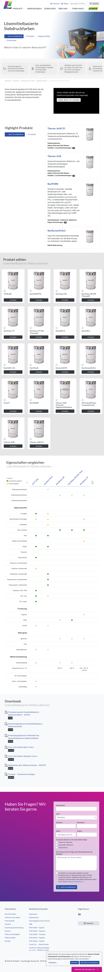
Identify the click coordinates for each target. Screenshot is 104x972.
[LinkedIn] (79, 914)
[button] (19, 9)
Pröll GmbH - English (36, 928)
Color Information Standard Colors (22, 756)
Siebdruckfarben (42, 81)
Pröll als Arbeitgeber (12, 934)
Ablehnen (74, 963)
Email (58, 831)
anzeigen (13, 300)
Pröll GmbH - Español (37, 938)
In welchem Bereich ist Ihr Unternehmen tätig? (71, 840)
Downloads (11, 40)
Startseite (8, 81)
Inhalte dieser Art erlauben (69, 100)
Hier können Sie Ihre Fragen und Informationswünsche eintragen (74, 853)
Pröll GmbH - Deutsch (37, 931)
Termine (8, 924)
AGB (30, 924)
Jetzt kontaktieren (15, 36)
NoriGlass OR (60, 480)
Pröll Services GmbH (12, 917)
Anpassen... (53, 962)
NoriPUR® (53, 184)
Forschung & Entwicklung (14, 928)
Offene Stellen (10, 938)
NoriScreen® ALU (57, 230)
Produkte (30, 36)
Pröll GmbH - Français (37, 934)
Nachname (81, 822)
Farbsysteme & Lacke (28, 81)
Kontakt (7, 941)
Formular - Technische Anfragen (21, 774)
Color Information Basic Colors (21, 747)
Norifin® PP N (48, 480)
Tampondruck (63, 847)
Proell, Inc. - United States (39, 944)
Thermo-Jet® (54, 156)
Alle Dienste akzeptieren (90, 963)
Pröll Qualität (10, 921)
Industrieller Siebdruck (65, 845)
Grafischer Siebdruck (65, 842)
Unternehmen (60, 805)
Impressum (33, 914)
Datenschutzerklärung (75, 881)
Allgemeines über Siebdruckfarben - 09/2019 (27, 765)
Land (58, 814)
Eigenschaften (44, 36)
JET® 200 (35, 481)
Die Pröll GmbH (10, 914)
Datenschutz (34, 917)
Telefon (79, 831)
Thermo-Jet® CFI (56, 128)
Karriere (8, 931)
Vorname (59, 822)
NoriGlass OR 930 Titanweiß (76, 476)
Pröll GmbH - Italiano (36, 941)
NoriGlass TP (84, 480)
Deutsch (56, 4)
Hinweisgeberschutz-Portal (39, 921)
